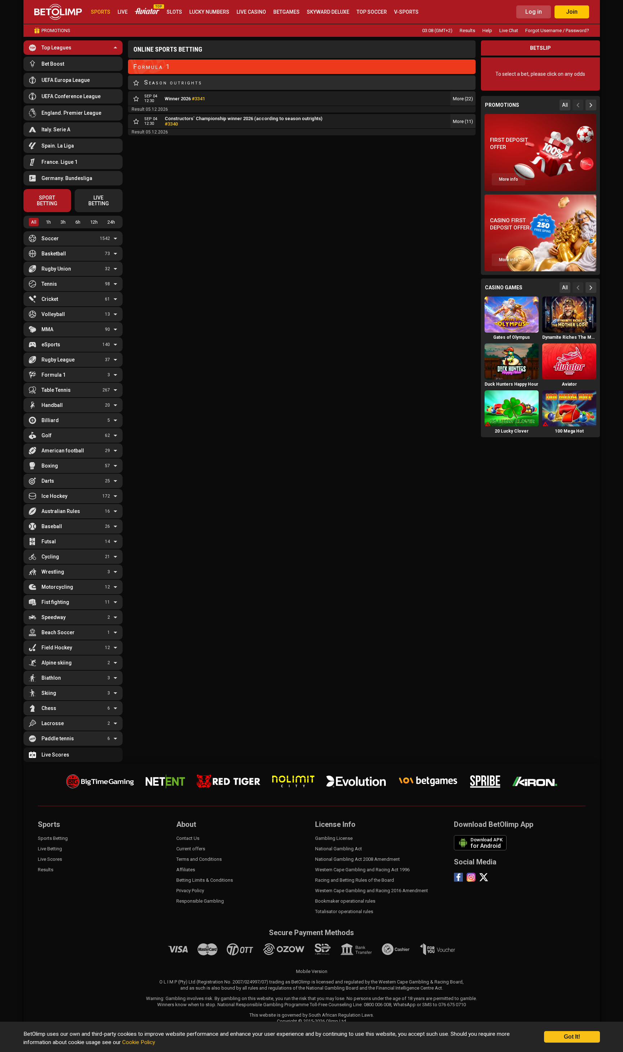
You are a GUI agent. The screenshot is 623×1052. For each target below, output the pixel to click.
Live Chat (508, 30)
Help (487, 30)
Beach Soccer (58, 632)
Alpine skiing (56, 663)
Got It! (572, 1037)
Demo (511, 328)
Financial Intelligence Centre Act (409, 988)
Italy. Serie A (55, 129)
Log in (533, 11)
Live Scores (55, 755)
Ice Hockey (54, 496)
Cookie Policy (138, 1042)
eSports (50, 344)
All (33, 222)
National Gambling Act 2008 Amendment (357, 859)
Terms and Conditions (199, 859)
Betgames (286, 12)
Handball (52, 405)
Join (572, 11)
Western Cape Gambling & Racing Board (421, 982)
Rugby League (58, 360)
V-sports (406, 12)
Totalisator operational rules (344, 911)
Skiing (48, 693)
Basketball (53, 254)
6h (77, 222)
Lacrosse (52, 723)
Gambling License (334, 838)
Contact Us (187, 838)
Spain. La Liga (57, 146)
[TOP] (147, 12)
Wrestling (52, 572)
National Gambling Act (338, 848)
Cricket (49, 299)
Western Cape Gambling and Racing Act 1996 (362, 869)
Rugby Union (56, 269)
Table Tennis (56, 390)
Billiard (50, 420)
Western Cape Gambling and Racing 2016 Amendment (371, 890)
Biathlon (51, 678)
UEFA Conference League (71, 96)
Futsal (48, 541)
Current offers (190, 848)
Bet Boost (52, 64)
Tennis (49, 284)
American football (62, 450)
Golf (46, 435)
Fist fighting (55, 602)
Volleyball (53, 314)
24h (111, 222)
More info (508, 179)
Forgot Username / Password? (557, 30)
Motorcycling (57, 587)
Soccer (50, 238)
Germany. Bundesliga (66, 178)
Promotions (55, 30)
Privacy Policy (190, 890)
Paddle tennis (57, 738)
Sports (100, 12)
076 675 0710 (452, 1004)
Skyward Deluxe (328, 12)
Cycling (50, 557)
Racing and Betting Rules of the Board (354, 880)
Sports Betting (53, 838)
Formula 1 (53, 375)
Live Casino (251, 12)
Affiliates (185, 869)
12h (94, 222)
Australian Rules (60, 511)
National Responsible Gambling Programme (263, 1004)
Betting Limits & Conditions (204, 880)
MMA (47, 329)
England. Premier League (71, 113)
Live (123, 12)
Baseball (51, 526)
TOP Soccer (372, 12)
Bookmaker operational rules (345, 901)
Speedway (53, 617)
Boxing (49, 466)
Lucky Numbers (209, 12)
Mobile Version (311, 971)
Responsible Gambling (200, 901)
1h (48, 222)
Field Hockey (56, 647)
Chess (48, 708)
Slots (174, 12)
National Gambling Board (332, 988)
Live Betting (50, 848)
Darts (47, 481)
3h (63, 222)
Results (467, 30)
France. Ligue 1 (59, 162)
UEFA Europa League (65, 80)
